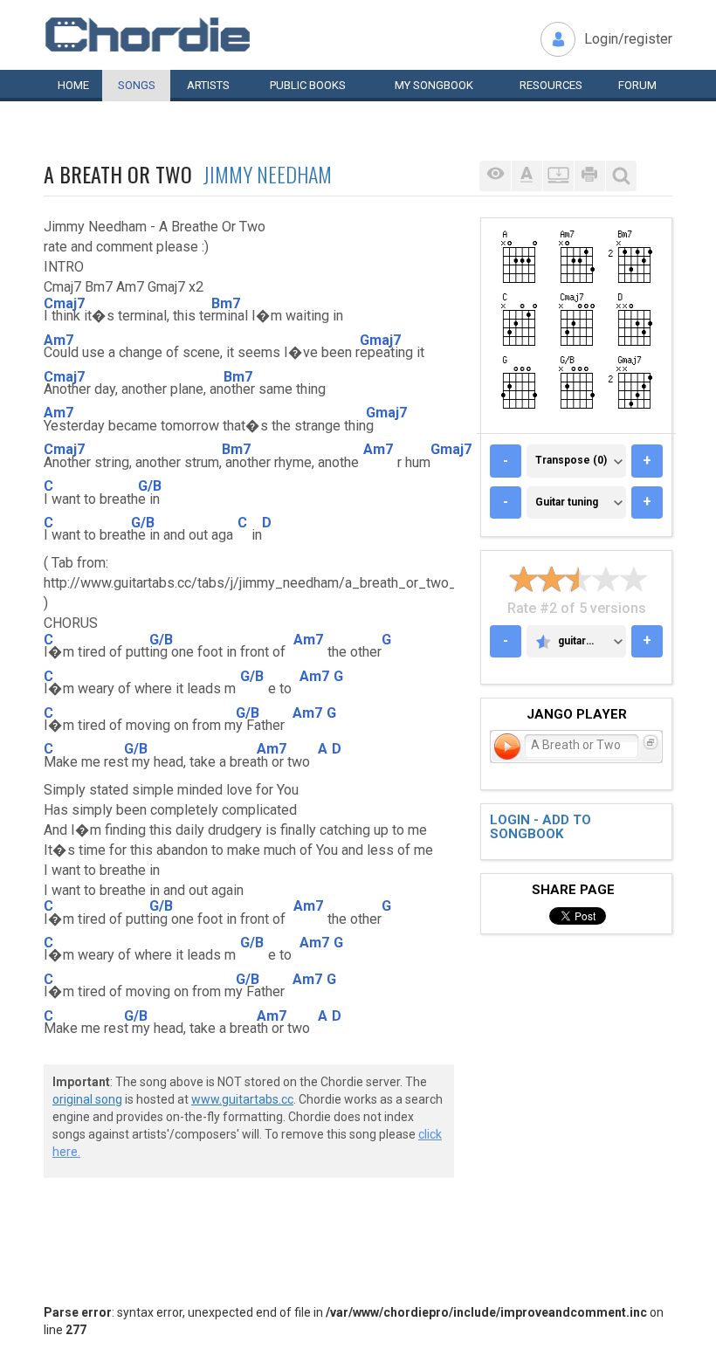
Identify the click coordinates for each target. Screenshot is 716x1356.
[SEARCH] (621, 176)
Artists (208, 85)
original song (87, 1099)
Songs (136, 85)
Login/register (628, 39)
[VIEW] (495, 176)
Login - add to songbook (540, 827)
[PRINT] (589, 176)
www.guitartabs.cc (242, 1099)
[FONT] (526, 176)
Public (308, 85)
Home (73, 85)
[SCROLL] (558, 176)
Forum (637, 85)
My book (434, 85)
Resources (551, 85)
